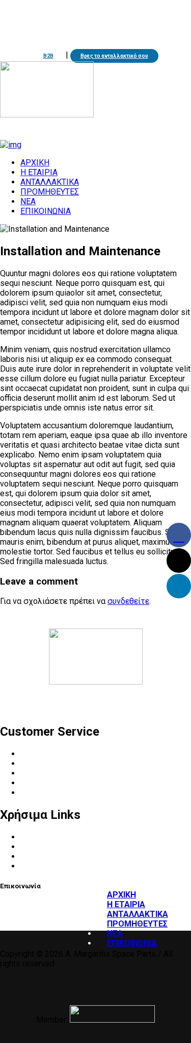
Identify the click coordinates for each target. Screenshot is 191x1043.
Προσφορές (42, 856)
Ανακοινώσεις (46, 847)
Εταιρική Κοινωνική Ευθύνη (70, 783)
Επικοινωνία (43, 792)
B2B (48, 56)
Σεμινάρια (38, 866)
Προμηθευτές (45, 773)
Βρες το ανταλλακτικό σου (114, 56)
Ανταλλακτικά (46, 763)
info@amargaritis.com (124, 26)
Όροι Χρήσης (43, 837)
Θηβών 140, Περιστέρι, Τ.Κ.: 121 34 (72, 38)
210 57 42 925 (48, 26)
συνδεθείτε (128, 601)
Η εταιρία (38, 754)
